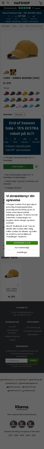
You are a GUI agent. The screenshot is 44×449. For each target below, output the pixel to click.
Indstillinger (22, 252)
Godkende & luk (22, 242)
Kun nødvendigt (22, 247)
